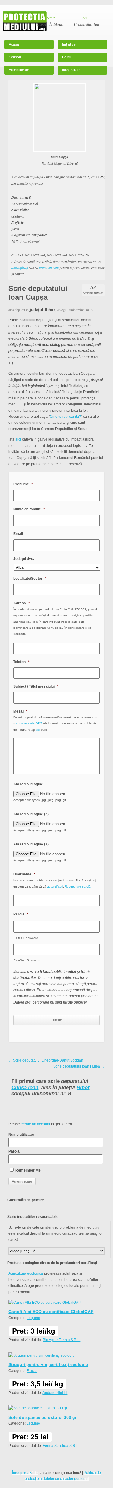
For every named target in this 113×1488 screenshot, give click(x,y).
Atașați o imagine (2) (31, 814)
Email (20, 534)
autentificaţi (19, 267)
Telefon (21, 662)
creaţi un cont (49, 267)
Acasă (14, 44)
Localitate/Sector (29, 578)
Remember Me (27, 1170)
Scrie (50, 21)
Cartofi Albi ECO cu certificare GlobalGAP (50, 1311)
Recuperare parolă (78, 886)
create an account (35, 1124)
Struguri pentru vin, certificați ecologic (48, 1364)
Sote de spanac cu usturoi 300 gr (42, 1417)
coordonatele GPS (29, 723)
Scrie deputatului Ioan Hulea (79, 1066)
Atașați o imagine (28, 784)
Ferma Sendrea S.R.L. (61, 1446)
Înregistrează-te (25, 1473)
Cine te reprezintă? (65, 416)
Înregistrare (71, 70)
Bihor (83, 1087)
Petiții (66, 57)
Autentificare (19, 70)
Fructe (32, 1371)
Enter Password (26, 938)
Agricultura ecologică (25, 1273)
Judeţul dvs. (25, 559)
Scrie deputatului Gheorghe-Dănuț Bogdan (45, 1060)
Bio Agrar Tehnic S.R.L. (61, 1340)
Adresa (21, 603)
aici (18, 439)
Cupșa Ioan (24, 1087)
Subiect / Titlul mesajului (35, 686)
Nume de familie (29, 509)
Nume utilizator (21, 1134)
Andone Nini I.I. (54, 1393)
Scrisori (15, 57)
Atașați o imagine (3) (31, 844)
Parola (20, 914)
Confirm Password (28, 960)
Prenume (23, 484)
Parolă (14, 1151)
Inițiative (69, 44)
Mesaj (20, 711)
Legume (33, 1318)
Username (24, 874)
